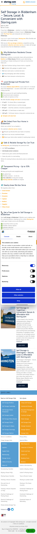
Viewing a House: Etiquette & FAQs (8, 489)
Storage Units (24, 433)
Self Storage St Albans (8, 426)
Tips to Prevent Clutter (26, 476)
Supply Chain (5, 451)
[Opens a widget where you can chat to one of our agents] (30, 531)
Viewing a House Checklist (8, 479)
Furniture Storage (26, 415)
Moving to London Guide (26, 479)
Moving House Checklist (7, 476)
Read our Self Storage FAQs (8, 398)
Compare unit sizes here (9, 116)
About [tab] (30, 236)
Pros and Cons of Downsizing (5, 484)
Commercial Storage (26, 406)
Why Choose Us (25, 444)
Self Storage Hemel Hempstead (7, 410)
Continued (19, 341)
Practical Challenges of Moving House (7, 495)
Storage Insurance (26, 426)
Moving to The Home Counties (25, 484)
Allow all (18, 289)
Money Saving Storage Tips (8, 505)
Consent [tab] (6, 236)
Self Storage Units (26, 422)
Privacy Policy (23, 437)
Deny (18, 300)
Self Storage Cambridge (8, 406)
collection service (13, 129)
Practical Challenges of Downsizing (7, 500)
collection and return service (16, 45)
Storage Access (6, 458)
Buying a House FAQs (7, 472)
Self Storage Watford (7, 433)
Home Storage (25, 419)
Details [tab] (18, 236)
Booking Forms (25, 458)
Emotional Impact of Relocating (25, 500)
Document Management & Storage (27, 410)
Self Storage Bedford (8, 403)
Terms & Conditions (6, 437)
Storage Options (25, 429)
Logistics (4, 447)
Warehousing (5, 454)
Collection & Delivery (27, 447)
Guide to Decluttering (26, 465)
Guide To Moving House (26, 472)
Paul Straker (5, 27)
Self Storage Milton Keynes (9, 419)
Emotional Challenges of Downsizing (26, 495)
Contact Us (24, 454)
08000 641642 (30, 2)
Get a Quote (23, 398)
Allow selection (18, 295)
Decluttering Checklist (7, 469)
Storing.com (22, 38)
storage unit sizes (15, 99)
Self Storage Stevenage (8, 429)
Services (4, 444)
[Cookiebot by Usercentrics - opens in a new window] (27, 232)
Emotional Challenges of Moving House (26, 489)
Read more (21, 345)
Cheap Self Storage (26, 403)
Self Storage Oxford (7, 422)
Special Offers (23, 440)
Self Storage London (7, 415)
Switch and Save (25, 451)
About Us (4, 465)
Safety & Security (7, 462)
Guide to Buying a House (26, 469)
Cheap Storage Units (6, 440)
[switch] (32, 271)
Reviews (23, 462)
